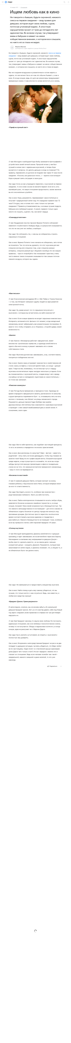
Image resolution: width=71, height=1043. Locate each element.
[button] (35, 104)
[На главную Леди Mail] (9, 2)
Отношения (24, 7)
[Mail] (6, 2)
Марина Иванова (20, 46)
